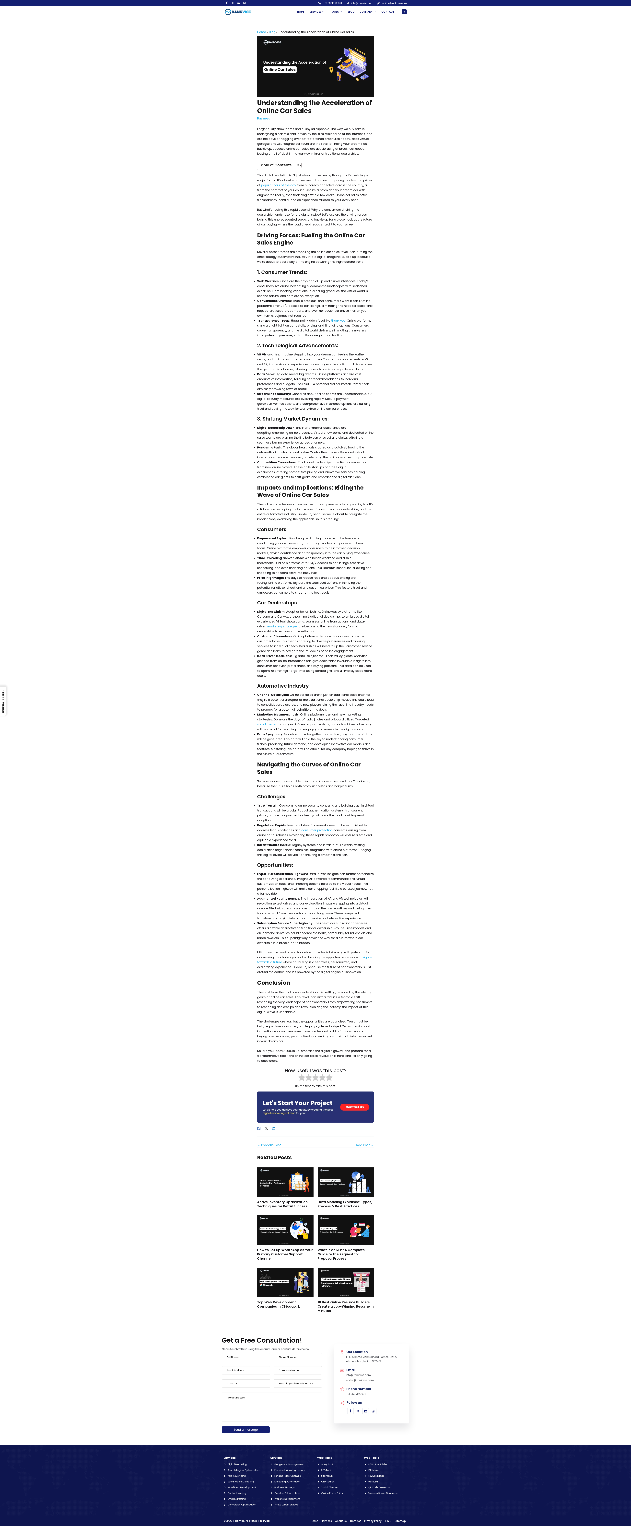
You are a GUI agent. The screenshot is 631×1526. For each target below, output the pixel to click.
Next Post (365, 1145)
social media (266, 724)
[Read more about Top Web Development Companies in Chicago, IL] (285, 1282)
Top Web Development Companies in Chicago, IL (278, 1304)
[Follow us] (342, 1403)
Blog (351, 11)
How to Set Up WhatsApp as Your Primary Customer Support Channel (285, 1254)
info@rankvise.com (358, 1375)
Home (300, 11)
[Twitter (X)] (232, 3)
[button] (404, 11)
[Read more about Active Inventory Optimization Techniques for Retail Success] (285, 1182)
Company (366, 11)
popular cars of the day (278, 185)
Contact (387, 11)
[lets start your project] (315, 1107)
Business (263, 118)
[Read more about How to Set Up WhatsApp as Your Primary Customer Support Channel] (285, 1230)
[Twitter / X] (266, 1128)
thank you (338, 320)
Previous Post (269, 1145)
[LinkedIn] (238, 3)
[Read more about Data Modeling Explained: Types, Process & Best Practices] (346, 1182)
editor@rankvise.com (360, 1380)
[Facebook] (226, 3)
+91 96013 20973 (356, 1394)
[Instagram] (244, 3)
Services (315, 11)
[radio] (301, 1078)
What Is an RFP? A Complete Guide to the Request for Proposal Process (341, 1254)
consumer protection (317, 830)
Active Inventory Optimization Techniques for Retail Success (282, 1204)
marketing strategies (282, 626)
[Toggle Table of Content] (297, 165)
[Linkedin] (273, 1128)
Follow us (354, 1402)
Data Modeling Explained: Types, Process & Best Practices (345, 1204)
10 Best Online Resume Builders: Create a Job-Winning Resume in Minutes (346, 1306)
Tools (334, 11)
